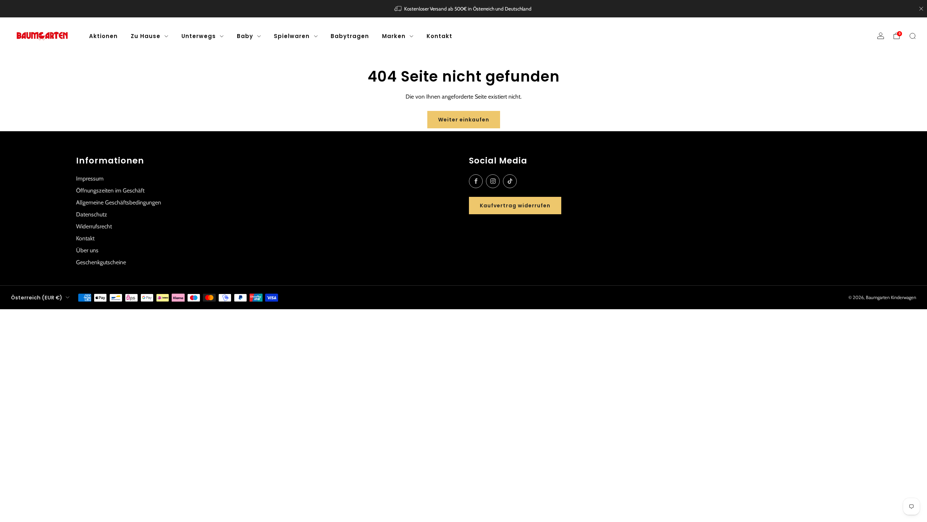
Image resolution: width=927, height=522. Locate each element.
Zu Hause (145, 36)
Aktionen (103, 36)
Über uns (87, 250)
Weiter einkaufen (463, 119)
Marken (394, 36)
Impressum (90, 178)
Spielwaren (292, 36)
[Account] (880, 36)
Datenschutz (91, 214)
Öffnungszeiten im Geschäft (110, 190)
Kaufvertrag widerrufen (515, 205)
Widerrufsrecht (94, 226)
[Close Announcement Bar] (921, 8)
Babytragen (350, 36)
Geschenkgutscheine (101, 262)
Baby (245, 36)
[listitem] (463, 8)
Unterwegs (198, 36)
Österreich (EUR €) (36, 297)
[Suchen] (912, 36)
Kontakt (439, 36)
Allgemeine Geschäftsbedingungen (118, 202)
